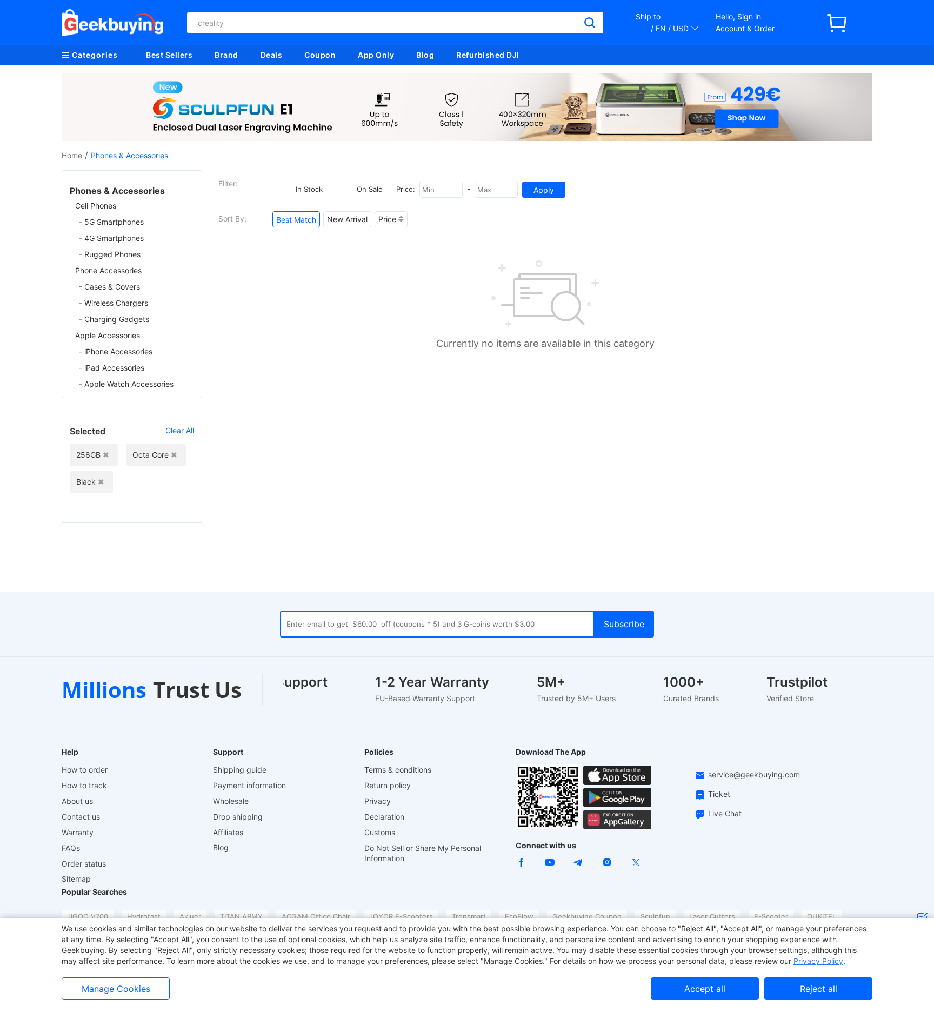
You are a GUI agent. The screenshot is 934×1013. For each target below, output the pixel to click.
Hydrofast (144, 916)
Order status (84, 863)
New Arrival (347, 219)
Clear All (179, 430)
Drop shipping (238, 816)
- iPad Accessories (111, 367)
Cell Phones (95, 205)
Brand (226, 54)
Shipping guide (239, 769)
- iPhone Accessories (115, 351)
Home (72, 155)
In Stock (309, 189)
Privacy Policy (818, 960)
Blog (425, 54)
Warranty (78, 832)
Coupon (320, 54)
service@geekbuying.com (754, 774)
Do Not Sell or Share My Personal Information (422, 853)
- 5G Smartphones (111, 221)
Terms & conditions (397, 769)
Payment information (249, 785)
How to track (84, 785)
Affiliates (228, 832)
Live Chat (725, 813)
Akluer (190, 916)
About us (77, 801)
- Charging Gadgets (114, 319)
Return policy (387, 785)
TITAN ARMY (241, 916)
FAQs (71, 848)
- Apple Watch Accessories (126, 383)
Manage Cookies (116, 988)
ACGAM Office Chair (316, 916)
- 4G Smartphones (111, 238)
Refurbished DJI (487, 54)
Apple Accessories (107, 335)
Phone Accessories (108, 270)
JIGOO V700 (87, 916)
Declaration (384, 816)
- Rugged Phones (110, 254)
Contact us (81, 816)
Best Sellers (169, 54)
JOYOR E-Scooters (401, 916)
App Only (376, 54)
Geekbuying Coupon (587, 916)
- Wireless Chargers (113, 302)
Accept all (704, 988)
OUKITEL (821, 916)
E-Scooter (771, 916)
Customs (379, 832)
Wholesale (231, 801)
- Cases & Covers (109, 286)
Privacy (377, 801)
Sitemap (76, 878)
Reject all (818, 988)
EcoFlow (519, 916)
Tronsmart (469, 916)
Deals (272, 54)
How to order (85, 769)
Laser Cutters (712, 916)
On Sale (370, 189)
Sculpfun (655, 916)
